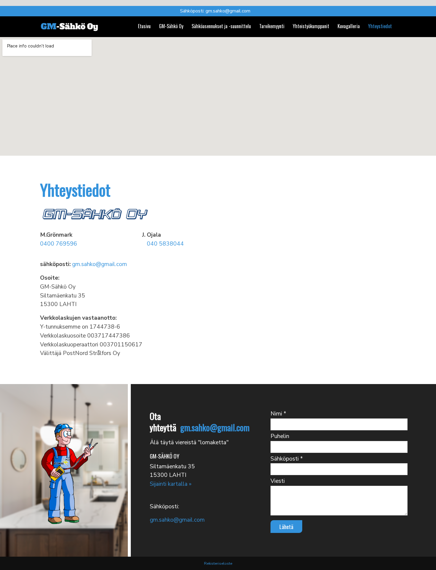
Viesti (277, 481)
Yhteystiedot (380, 25)
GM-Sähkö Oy (171, 25)
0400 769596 (58, 244)
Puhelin (279, 436)
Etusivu (144, 25)
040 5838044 (165, 244)
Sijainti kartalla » (171, 484)
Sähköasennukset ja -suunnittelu (221, 25)
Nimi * (278, 414)
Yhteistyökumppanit (311, 25)
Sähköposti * (286, 459)
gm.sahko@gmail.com (228, 11)
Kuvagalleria (349, 25)
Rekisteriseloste (218, 563)
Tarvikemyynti (271, 25)
